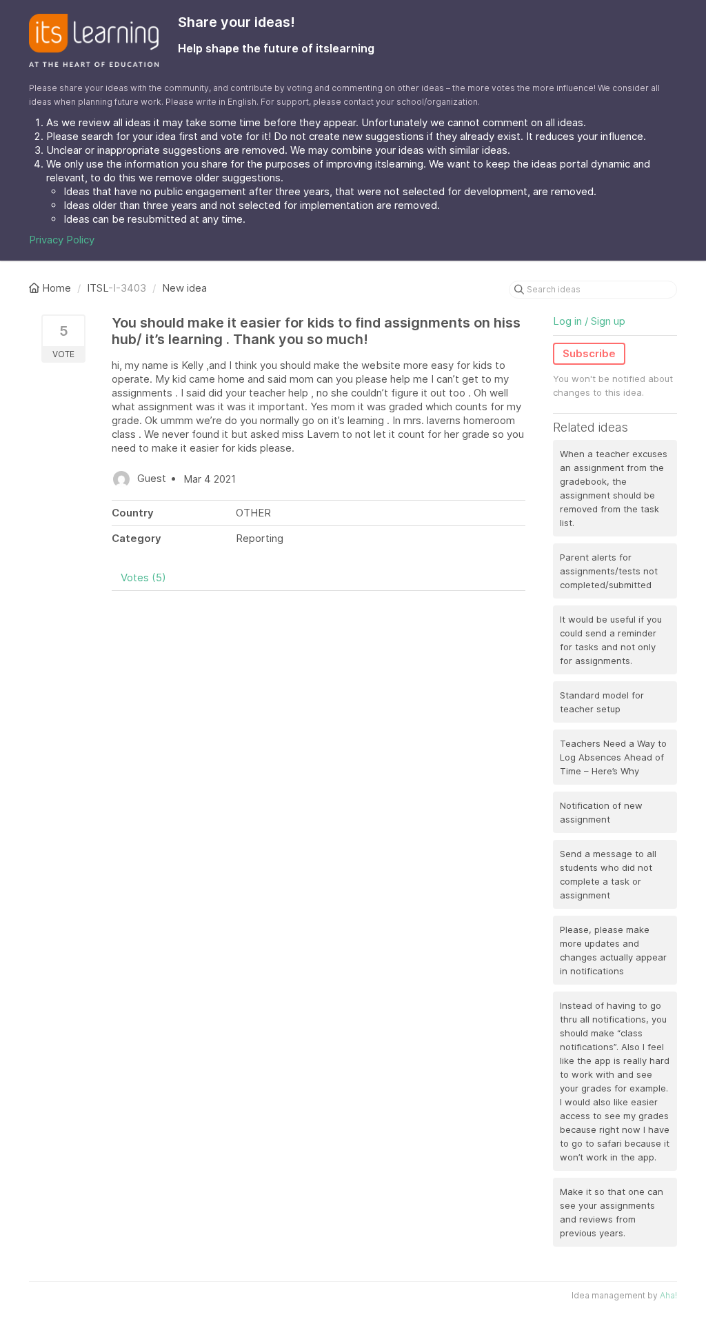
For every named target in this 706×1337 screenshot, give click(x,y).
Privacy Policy (61, 239)
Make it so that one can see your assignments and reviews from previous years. (611, 1212)
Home (56, 287)
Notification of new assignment (601, 812)
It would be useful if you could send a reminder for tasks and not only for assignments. (611, 640)
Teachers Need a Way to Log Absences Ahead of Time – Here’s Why (613, 757)
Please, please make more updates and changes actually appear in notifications (613, 950)
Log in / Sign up (589, 321)
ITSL (97, 287)
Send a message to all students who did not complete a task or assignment (608, 874)
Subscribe (589, 353)
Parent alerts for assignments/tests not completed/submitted (609, 571)
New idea (184, 287)
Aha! (668, 1295)
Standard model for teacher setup (602, 702)
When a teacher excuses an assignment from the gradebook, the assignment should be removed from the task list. (613, 488)
